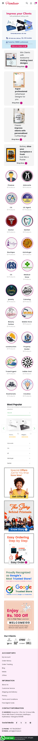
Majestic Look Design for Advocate (24, 435)
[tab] (19, 412)
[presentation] (4, 428)
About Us (5, 685)
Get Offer (17, 496)
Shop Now (21, 66)
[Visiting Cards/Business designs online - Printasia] (10, 3)
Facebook (17, 723)
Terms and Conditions (10, 699)
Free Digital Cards (8, 703)
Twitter (21, 723)
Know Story (18, 529)
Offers (4, 675)
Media (4, 672)
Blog (3, 668)
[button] (18, 434)
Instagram (26, 723)
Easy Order (17, 562)
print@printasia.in (15, 731)
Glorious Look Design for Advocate (12, 435)
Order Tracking (7, 664)
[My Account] (31, 3)
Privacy (4, 696)
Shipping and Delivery (9, 692)
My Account (6, 657)
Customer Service (8, 688)
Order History (6, 661)
